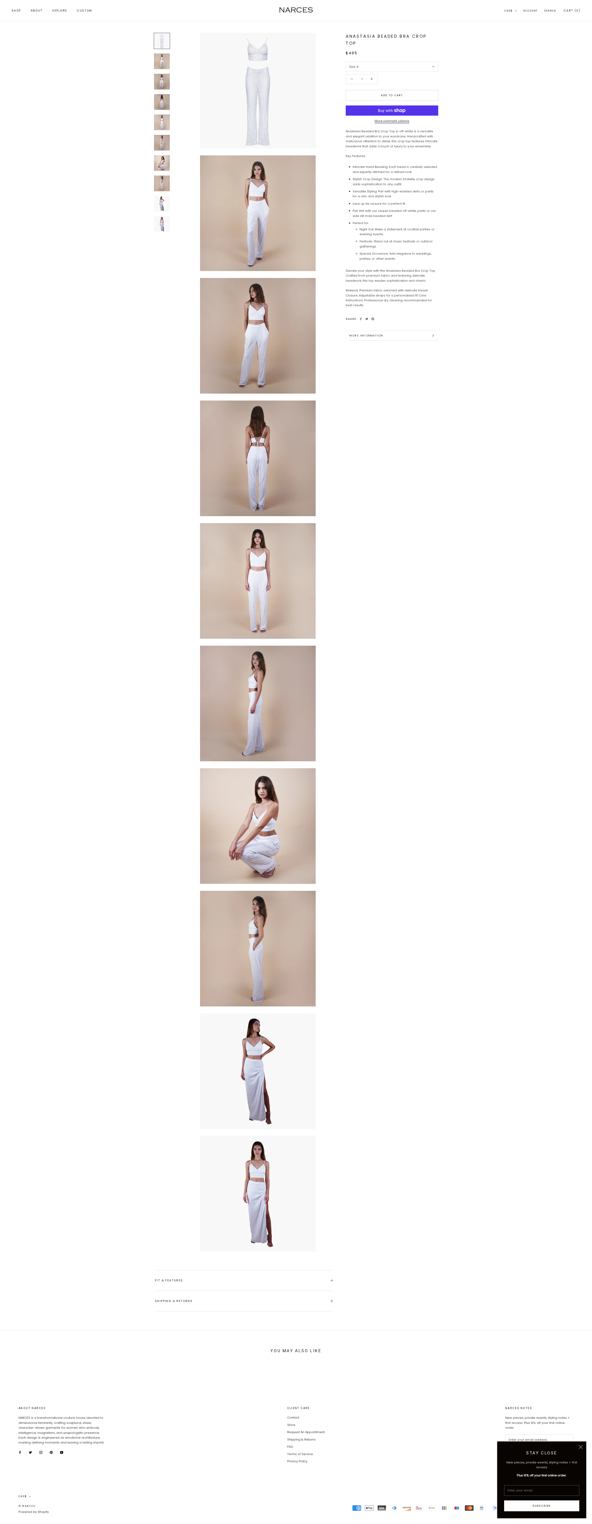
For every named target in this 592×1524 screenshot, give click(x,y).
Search (550, 10)
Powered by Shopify (33, 1512)
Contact (293, 1417)
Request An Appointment (306, 1432)
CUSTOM (84, 10)
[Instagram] (40, 1452)
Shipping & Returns (174, 1301)
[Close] (581, 1447)
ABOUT (37, 10)
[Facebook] (360, 319)
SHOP (16, 10)
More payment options (392, 121)
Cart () (572, 10)
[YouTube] (61, 1452)
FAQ (290, 1446)
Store (291, 1425)
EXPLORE (59, 10)
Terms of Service (300, 1454)
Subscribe (542, 1506)
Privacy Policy (297, 1461)
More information (366, 335)
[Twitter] (366, 319)
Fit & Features (169, 1280)
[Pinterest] (372, 319)
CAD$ (508, 10)
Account (530, 10)
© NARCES (27, 1506)
